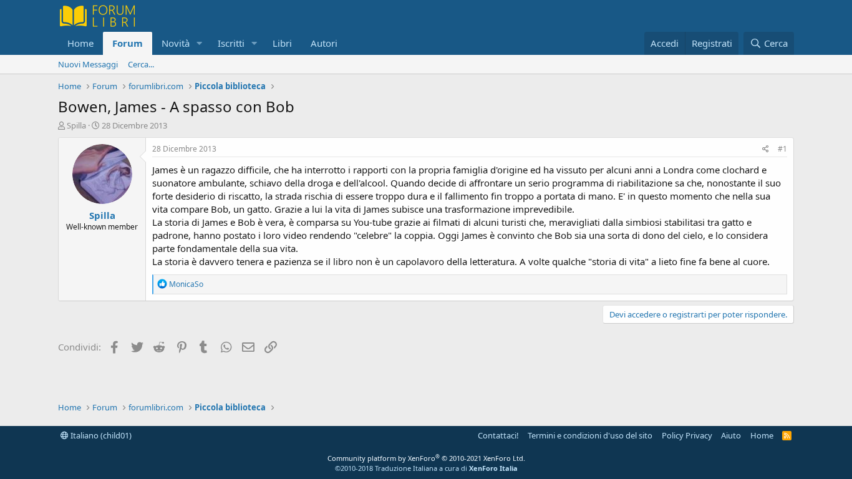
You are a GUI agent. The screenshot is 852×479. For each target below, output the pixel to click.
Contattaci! (498, 435)
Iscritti (231, 43)
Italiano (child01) (100, 435)
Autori (324, 43)
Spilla (76, 125)
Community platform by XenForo (426, 458)
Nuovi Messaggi (88, 64)
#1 (782, 148)
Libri (282, 43)
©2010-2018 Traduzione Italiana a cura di (426, 468)
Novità (176, 43)
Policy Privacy (687, 435)
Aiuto (731, 435)
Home (80, 43)
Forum (127, 43)
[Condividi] (765, 149)
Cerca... (141, 64)
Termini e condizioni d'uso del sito (590, 435)
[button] (199, 43)
